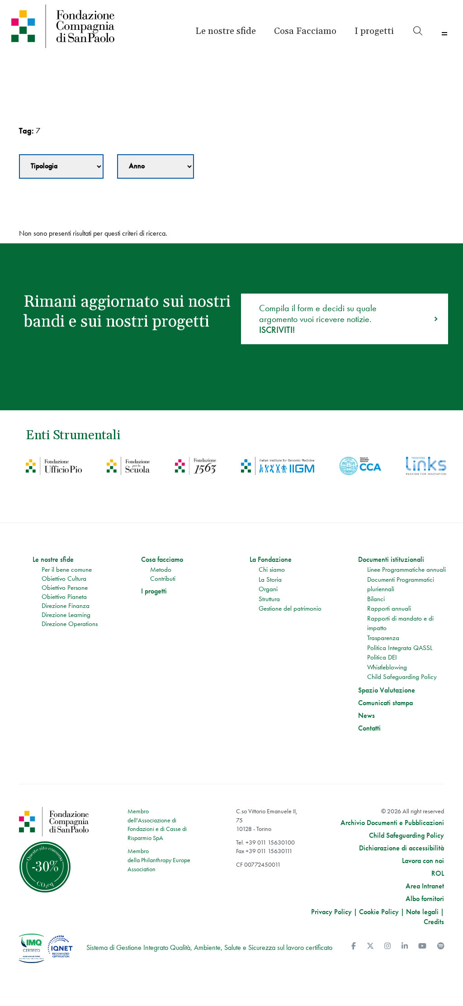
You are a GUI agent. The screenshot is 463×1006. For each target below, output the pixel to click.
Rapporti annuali (389, 608)
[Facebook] (353, 946)
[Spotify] (440, 946)
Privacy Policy (331, 911)
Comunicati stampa (385, 702)
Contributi (162, 578)
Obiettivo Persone (65, 587)
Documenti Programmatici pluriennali (400, 584)
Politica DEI (382, 657)
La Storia (270, 579)
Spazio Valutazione (386, 690)
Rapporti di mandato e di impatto (400, 623)
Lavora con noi (423, 860)
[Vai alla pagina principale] (63, 26)
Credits (434, 921)
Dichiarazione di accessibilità (401, 848)
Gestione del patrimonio (290, 608)
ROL (437, 873)
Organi (268, 588)
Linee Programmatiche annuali (406, 569)
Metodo (160, 569)
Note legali (422, 911)
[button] (374, 31)
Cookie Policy (379, 911)
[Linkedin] (405, 946)
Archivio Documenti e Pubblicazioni (392, 822)
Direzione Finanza (66, 605)
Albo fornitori (425, 898)
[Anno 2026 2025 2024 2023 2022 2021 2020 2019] (155, 166)
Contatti (369, 728)
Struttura (269, 598)
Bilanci (376, 598)
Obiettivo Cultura (64, 578)
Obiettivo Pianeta (64, 596)
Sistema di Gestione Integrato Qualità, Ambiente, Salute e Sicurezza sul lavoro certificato (209, 947)
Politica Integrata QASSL (399, 647)
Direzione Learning (66, 614)
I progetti (154, 591)
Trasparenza (383, 637)
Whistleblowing (387, 667)
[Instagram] (387, 946)
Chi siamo (272, 569)
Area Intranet (425, 886)
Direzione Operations (70, 623)
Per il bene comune (67, 569)
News (366, 715)
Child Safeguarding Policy (402, 676)
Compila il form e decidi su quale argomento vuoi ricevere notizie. (318, 319)
